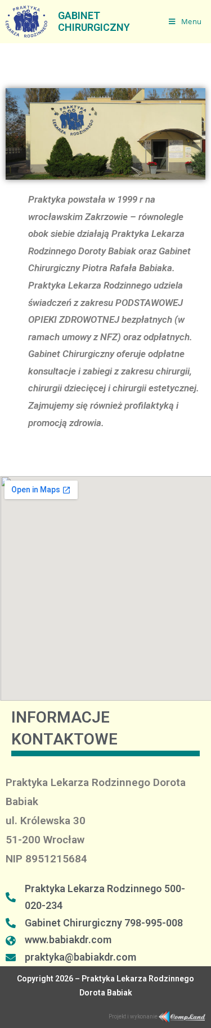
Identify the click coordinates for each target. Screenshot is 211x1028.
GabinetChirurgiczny (94, 22)
